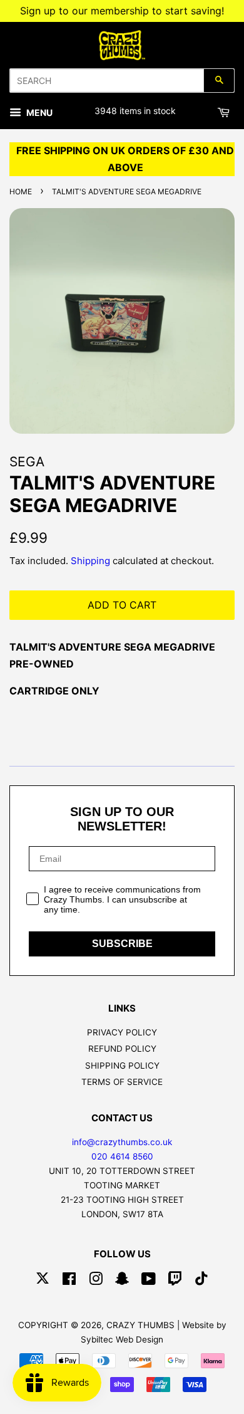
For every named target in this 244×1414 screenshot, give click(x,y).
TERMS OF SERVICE (122, 1082)
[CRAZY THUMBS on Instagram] (96, 1281)
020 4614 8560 (122, 1156)
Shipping (90, 561)
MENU (38, 112)
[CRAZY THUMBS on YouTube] (148, 1281)
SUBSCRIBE (122, 943)
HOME (20, 191)
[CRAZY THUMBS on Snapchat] (122, 1281)
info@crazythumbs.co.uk (122, 1142)
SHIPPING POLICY (122, 1065)
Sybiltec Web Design (122, 1339)
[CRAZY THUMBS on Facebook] (69, 1281)
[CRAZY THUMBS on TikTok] (201, 1281)
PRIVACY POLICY (122, 1032)
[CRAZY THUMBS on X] (42, 1281)
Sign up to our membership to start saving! (122, 10)
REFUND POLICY (122, 1049)
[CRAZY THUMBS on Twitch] (175, 1281)
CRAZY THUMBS (140, 1325)
